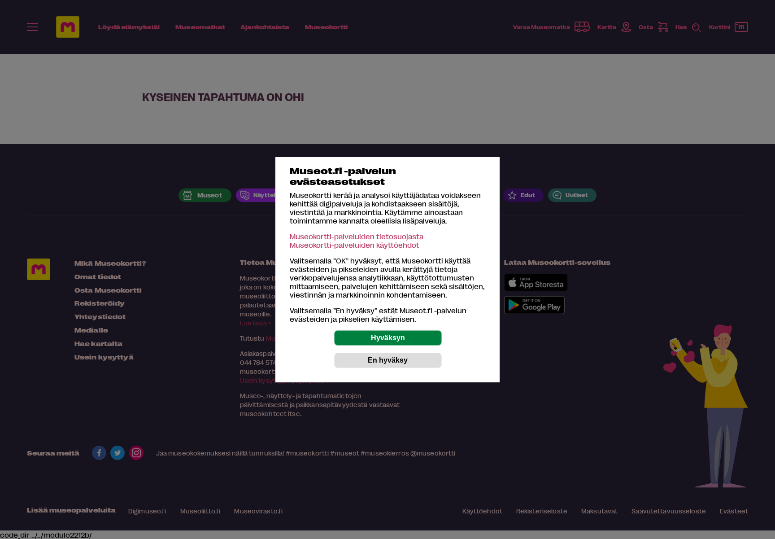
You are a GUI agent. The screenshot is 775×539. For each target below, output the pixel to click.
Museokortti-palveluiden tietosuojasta (356, 236)
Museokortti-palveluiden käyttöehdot (354, 245)
